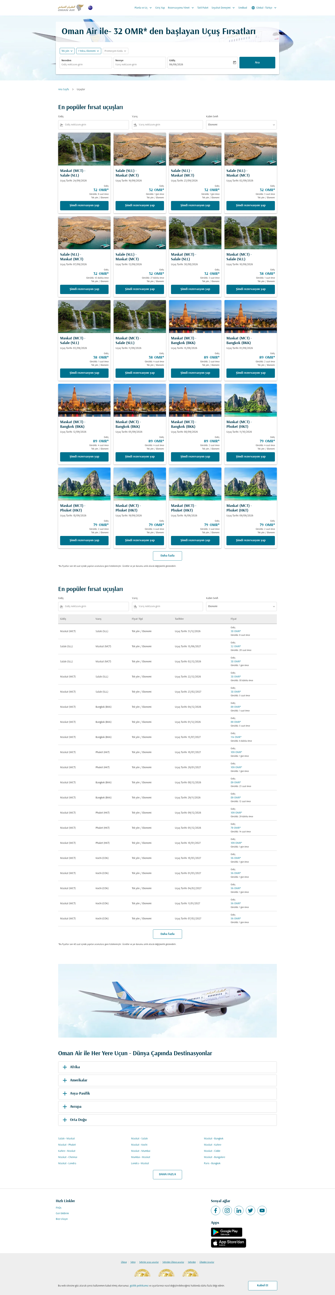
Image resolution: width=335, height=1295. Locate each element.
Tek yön (65, 51)
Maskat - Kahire (212, 1144)
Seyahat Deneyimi (224, 8)
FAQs (58, 1207)
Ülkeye (124, 1262)
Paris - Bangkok (212, 1163)
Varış (135, 116)
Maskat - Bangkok (213, 1138)
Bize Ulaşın (62, 1219)
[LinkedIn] (238, 1210)
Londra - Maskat (140, 1163)
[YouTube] (262, 1210)
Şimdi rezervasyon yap (84, 205)
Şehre (133, 1262)
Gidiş (172, 60)
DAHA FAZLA (167, 1174)
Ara (257, 62)
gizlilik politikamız (139, 1285)
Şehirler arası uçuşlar (149, 1262)
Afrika (75, 1067)
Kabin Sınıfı (212, 116)
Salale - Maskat (66, 1138)
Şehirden (192, 1262)
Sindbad (242, 7)
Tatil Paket (202, 7)
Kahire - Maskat (66, 1151)
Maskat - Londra (67, 1163)
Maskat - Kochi (139, 1144)
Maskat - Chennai (67, 1157)
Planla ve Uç (144, 8)
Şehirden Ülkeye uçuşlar (173, 1262)
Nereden (66, 60)
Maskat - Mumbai (140, 1151)
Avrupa (75, 1107)
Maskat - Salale (139, 1138)
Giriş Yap (160, 7)
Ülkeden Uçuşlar (206, 1262)
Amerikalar (78, 1080)
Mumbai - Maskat (140, 1157)
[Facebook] (215, 1210)
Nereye (119, 60)
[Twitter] (250, 1210)
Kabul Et (262, 1285)
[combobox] (85, 65)
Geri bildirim (62, 1213)
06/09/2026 (176, 64)
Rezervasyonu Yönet (181, 8)
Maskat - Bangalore (214, 1157)
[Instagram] (227, 1210)
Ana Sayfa (63, 89)
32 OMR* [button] (130, 32)
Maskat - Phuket (67, 1144)
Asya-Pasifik (80, 1093)
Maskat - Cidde (212, 1151)
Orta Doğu (78, 1120)
